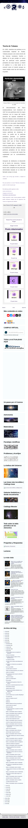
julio (7, 785)
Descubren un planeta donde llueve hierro (14, 684)
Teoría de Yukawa (9, 676)
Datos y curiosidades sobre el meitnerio (14, 749)
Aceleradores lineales (10, 686)
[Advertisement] (14, 26)
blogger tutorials (14, 225)
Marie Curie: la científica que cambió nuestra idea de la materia (17, 562)
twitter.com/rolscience (7, 191)
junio (7, 787)
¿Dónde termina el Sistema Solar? (13, 778)
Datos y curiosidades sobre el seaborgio (14, 762)
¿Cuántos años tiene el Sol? (11, 781)
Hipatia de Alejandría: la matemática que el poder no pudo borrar (16, 572)
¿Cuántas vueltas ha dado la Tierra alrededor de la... (13, 657)
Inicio (14, 307)
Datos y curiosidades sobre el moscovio (14, 723)
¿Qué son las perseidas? (11, 728)
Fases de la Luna (14, 589)
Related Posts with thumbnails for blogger (14, 220)
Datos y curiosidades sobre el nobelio (13, 779)
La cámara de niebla (10, 659)
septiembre (8, 648)
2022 (6, 638)
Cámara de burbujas (10, 655)
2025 (6, 633)
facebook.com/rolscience (9, 195)
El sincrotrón (8, 680)
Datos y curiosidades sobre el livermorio (14, 720)
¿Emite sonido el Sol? (10, 688)
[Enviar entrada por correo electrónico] (14, 207)
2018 (6, 800)
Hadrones (8, 701)
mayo (7, 789)
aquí (14, 184)
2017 (6, 801)
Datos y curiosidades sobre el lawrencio (14, 776)
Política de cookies (14, 817)
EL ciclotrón (8, 693)
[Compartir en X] (7, 212)
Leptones (8, 700)
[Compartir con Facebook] (8, 212)
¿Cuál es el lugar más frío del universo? (14, 722)
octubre (7, 647)
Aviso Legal (5, 817)
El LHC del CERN (9, 667)
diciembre (8, 643)
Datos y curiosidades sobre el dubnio (13, 767)
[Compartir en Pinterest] (10, 212)
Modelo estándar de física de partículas (14, 703)
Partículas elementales (20, 182)
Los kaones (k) (9, 696)
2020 (6, 642)
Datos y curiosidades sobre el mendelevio (14, 783)
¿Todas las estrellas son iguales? (12, 743)
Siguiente (24, 307)
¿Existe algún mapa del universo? (13, 732)
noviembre (8, 645)
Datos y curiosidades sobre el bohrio (13, 758)
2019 (6, 798)
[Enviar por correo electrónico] (4, 212)
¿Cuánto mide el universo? (11, 668)
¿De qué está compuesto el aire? (12, 718)
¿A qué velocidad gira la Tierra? (12, 715)
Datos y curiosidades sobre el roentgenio (14, 741)
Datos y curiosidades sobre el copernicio (14, 738)
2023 (6, 636)
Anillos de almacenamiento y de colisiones (14, 670)
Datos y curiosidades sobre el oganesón (14, 713)
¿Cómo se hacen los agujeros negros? (14, 740)
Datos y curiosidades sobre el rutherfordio (14, 771)
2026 (6, 631)
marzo (7, 792)
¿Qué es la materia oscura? (11, 698)
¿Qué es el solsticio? (10, 672)
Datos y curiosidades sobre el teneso (13, 716)
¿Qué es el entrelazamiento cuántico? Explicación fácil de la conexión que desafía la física (17, 616)
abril (7, 790)
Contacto (23, 817)
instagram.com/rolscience (8, 193)
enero (7, 796)
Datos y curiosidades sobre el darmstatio (14, 745)
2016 (6, 803)
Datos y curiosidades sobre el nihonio (13, 733)
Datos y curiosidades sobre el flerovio (13, 730)
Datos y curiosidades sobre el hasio (13, 754)
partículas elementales (12, 214)
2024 (6, 635)
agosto (7, 650)
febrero (7, 794)
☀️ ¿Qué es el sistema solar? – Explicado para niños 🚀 (17, 581)
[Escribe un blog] (5, 212)
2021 (6, 640)
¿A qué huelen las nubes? (11, 705)
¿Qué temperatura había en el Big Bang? (14, 756)
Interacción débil (9, 707)
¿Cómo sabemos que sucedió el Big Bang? (15, 694)
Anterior (3, 307)
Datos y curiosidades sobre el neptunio (14, 711)
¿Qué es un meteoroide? (11, 678)
